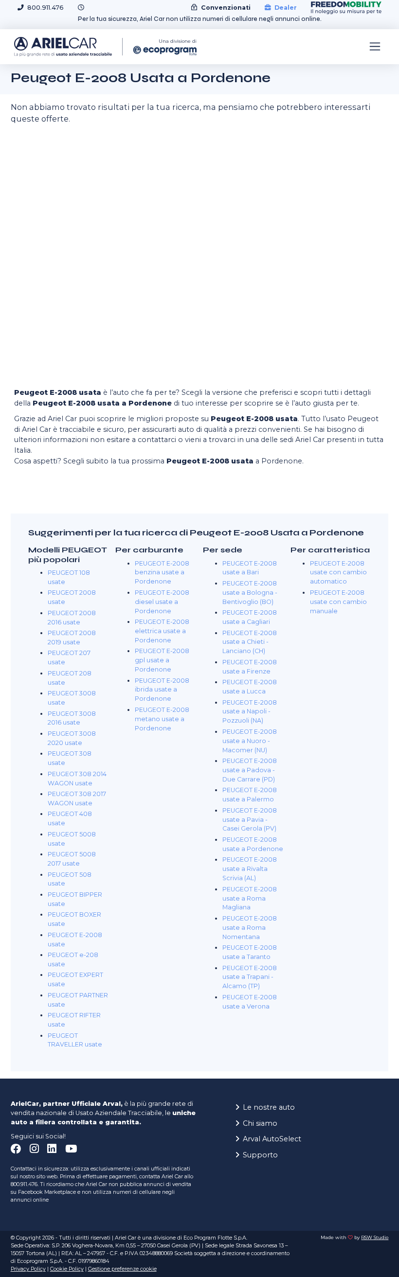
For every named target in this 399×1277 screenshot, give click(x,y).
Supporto (260, 1155)
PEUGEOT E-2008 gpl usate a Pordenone (162, 660)
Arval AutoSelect (272, 1139)
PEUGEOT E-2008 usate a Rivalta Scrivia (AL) (249, 869)
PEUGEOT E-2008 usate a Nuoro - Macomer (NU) (249, 741)
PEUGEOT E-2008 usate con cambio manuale (338, 602)
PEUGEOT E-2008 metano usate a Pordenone (162, 719)
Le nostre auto (269, 1107)
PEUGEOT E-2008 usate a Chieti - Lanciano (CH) (249, 642)
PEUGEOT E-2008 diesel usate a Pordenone (162, 602)
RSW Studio (374, 1237)
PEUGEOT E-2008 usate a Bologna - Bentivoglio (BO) (249, 592)
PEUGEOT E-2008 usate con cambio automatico (338, 572)
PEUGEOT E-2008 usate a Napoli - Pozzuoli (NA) (249, 712)
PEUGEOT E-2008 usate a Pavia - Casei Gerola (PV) (249, 820)
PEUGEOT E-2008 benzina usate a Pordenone (162, 572)
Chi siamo (260, 1123)
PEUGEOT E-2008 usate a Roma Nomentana (249, 927)
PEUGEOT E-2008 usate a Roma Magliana (249, 898)
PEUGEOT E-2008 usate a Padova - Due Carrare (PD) (249, 770)
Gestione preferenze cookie (122, 1269)
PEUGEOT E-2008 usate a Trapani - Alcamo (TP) (249, 977)
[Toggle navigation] (375, 46)
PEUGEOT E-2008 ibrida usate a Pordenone (162, 690)
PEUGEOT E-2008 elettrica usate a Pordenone (162, 631)
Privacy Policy (28, 1269)
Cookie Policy (67, 1269)
